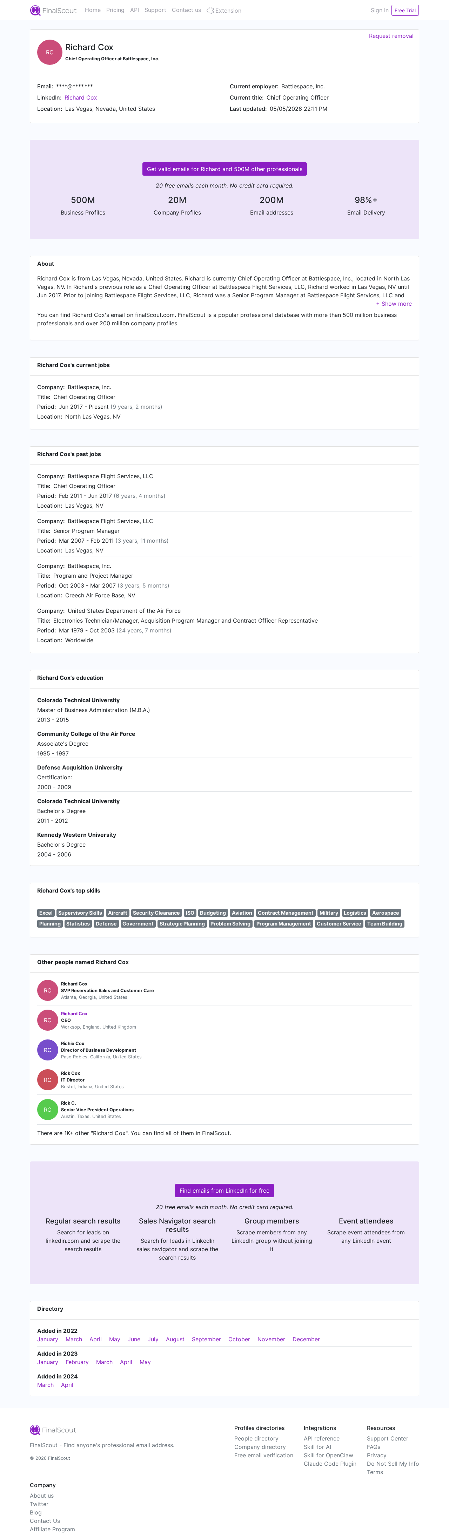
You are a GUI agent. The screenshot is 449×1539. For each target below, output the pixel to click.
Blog (36, 1512)
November (271, 1339)
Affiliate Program (52, 1529)
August (175, 1339)
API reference (322, 1438)
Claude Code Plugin (330, 1463)
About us (42, 1495)
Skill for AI (317, 1446)
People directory (256, 1438)
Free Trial (405, 10)
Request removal (391, 35)
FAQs (373, 1446)
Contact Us (45, 1520)
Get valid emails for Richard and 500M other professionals (224, 168)
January (47, 1339)
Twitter (39, 1503)
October (239, 1339)
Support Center (387, 1438)
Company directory (260, 1446)
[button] (394, 303)
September (206, 1339)
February (77, 1361)
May (114, 1339)
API (134, 9)
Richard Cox (81, 97)
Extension (227, 10)
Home (93, 9)
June (134, 1339)
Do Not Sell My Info (393, 1463)
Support (155, 9)
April (95, 1339)
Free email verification (263, 1455)
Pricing (115, 9)
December (306, 1339)
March (74, 1339)
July (153, 1339)
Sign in (380, 10)
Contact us (186, 9)
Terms (375, 1472)
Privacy (377, 1455)
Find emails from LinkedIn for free (224, 1190)
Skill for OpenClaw (328, 1455)
